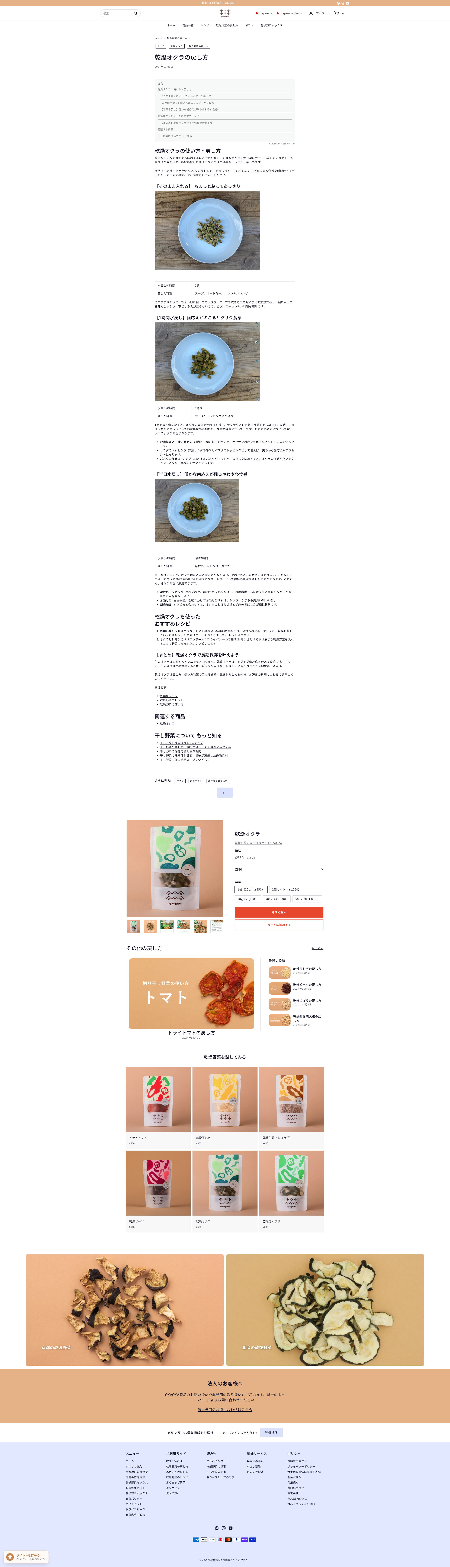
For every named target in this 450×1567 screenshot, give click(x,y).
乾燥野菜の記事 (216, 1466)
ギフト (249, 25)
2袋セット (286, 889)
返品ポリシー (174, 1488)
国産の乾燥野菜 (135, 1477)
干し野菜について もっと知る (175, 136)
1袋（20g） (251, 889)
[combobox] (120, 13)
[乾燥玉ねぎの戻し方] (280, 972)
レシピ (205, 25)
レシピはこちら (239, 635)
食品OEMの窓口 (297, 1498)
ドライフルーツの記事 (220, 1477)
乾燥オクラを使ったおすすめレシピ (178, 116)
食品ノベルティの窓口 (301, 1504)
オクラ (161, 46)
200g (277, 899)
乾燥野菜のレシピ (172, 700)
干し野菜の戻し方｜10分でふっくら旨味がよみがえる (195, 747)
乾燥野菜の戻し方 (227, 25)
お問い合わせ (295, 1488)
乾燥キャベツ (169, 696)
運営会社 (292, 1493)
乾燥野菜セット (135, 1488)
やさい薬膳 (254, 1466)
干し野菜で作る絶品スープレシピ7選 (184, 759)
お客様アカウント (298, 1461)
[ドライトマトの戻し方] (191, 993)
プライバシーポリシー (301, 1466)
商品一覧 (188, 25)
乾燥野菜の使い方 (172, 704)
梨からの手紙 (255, 1461)
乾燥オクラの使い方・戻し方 (174, 89)
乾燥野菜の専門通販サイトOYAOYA (258, 843)
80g (247, 899)
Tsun (292, 143)
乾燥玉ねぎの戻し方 (307, 968)
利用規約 (292, 1482)
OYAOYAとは (174, 1461)
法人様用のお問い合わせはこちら (225, 1409)
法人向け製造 (255, 1472)
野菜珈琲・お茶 (135, 1514)
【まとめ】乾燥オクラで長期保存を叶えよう (186, 122)
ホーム (171, 25)
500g (307, 899)
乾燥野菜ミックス (137, 1482)
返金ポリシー (295, 1477)
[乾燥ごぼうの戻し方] (280, 1004)
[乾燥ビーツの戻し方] (280, 988)
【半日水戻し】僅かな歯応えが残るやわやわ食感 (189, 109)
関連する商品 (165, 129)
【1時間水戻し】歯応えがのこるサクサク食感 (187, 102)
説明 (238, 869)
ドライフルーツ (135, 1509)
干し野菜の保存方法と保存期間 (180, 751)
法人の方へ (173, 1493)
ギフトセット (134, 1504)
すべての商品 (134, 1466)
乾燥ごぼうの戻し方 (307, 1000)
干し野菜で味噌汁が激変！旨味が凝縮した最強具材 (194, 755)
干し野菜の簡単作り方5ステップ (181, 743)
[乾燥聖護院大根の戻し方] (280, 1020)
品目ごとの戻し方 (177, 1472)
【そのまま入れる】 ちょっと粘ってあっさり (187, 96)
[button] (278, 13)
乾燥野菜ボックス (272, 25)
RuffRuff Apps (279, 143)
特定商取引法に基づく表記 (304, 1472)
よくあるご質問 (176, 1482)
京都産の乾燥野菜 (137, 1472)
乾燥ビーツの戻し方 (307, 984)
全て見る (317, 948)
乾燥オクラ (177, 46)
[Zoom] (175, 868)
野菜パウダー (134, 1498)
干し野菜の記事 (216, 1472)
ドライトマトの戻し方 (191, 1032)
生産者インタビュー (219, 1461)
